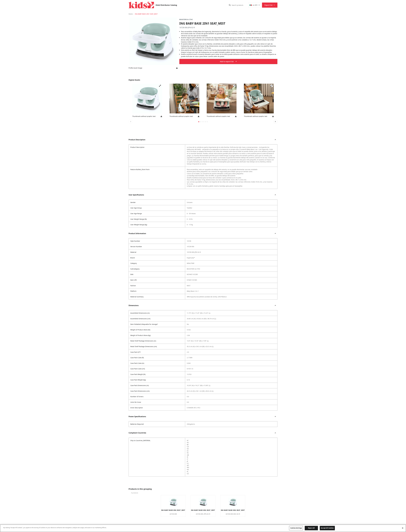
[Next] (275, 121)
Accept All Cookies (327, 528)
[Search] (229, 5)
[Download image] (177, 68)
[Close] (402, 528)
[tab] (198, 121)
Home (131, 14)
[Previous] (131, 121)
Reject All (311, 528)
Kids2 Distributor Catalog (166, 5)
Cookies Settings (296, 528)
